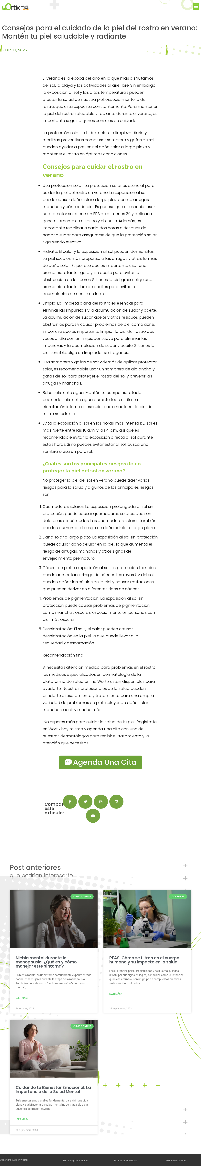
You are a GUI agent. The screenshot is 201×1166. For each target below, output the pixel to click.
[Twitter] (85, 802)
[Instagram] (101, 802)
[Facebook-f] (70, 802)
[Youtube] (93, 816)
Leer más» (22, 998)
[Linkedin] (116, 802)
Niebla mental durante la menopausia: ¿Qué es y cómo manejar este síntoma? (46, 962)
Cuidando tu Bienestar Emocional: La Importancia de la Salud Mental (53, 1089)
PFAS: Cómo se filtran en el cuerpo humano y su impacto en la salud (144, 960)
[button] (196, 6)
